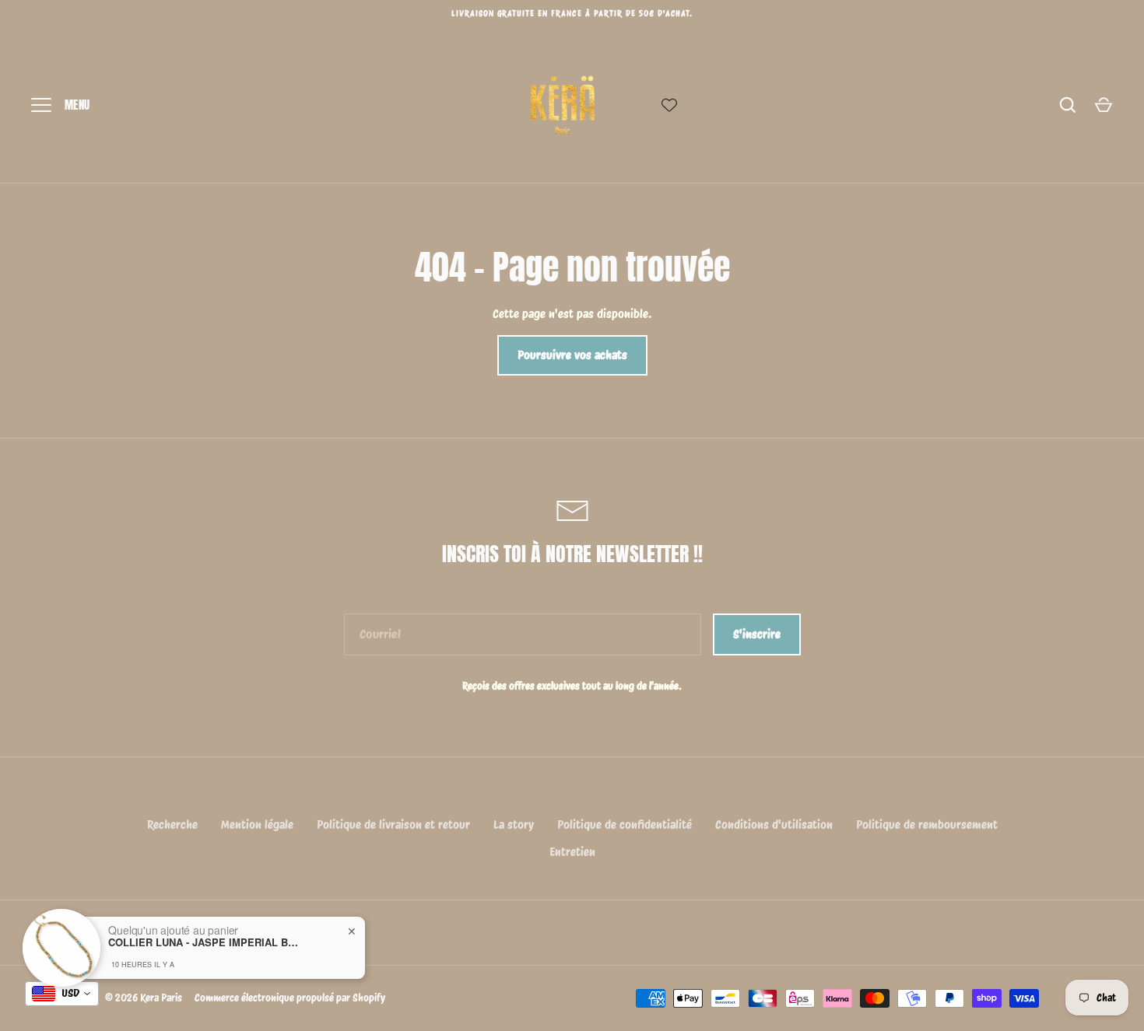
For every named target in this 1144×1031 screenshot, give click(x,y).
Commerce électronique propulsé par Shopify (290, 997)
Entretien (572, 852)
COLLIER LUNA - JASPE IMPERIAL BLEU (205, 935)
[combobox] (62, 993)
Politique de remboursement (927, 825)
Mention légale (257, 825)
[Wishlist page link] (669, 105)
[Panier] (1103, 105)
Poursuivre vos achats (572, 355)
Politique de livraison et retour (393, 825)
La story (513, 825)
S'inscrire (757, 634)
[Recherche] (1068, 105)
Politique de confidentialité (624, 825)
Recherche (172, 825)
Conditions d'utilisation (774, 825)
